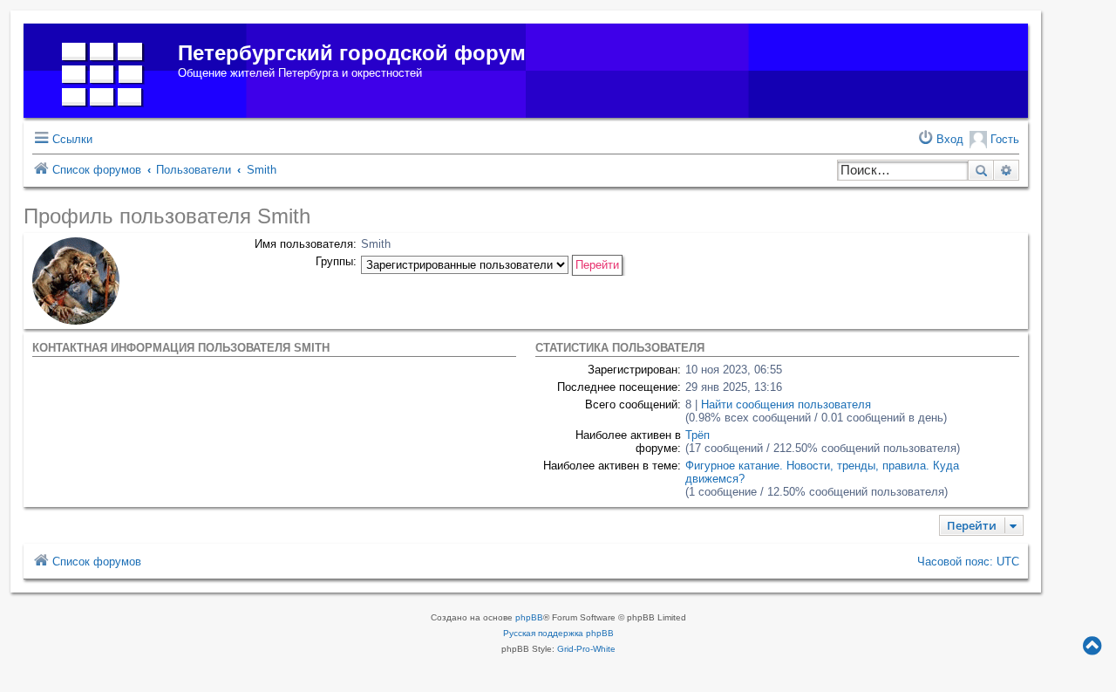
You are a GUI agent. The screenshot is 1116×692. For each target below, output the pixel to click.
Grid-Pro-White (586, 649)
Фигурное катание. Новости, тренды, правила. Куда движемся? (822, 472)
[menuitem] (939, 139)
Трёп (697, 435)
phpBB (529, 617)
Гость (1003, 139)
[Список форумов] (103, 70)
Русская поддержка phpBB (558, 633)
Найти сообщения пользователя (786, 404)
